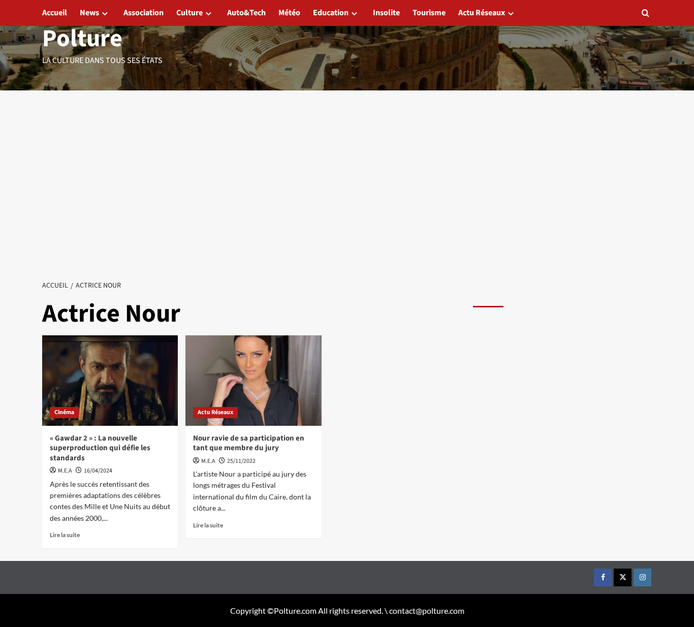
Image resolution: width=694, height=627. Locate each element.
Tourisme (429, 12)
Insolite (386, 12)
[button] (645, 13)
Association (143, 12)
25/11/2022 (241, 461)
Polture (82, 38)
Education (331, 12)
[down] (105, 13)
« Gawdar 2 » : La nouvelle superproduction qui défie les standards (100, 448)
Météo (289, 12)
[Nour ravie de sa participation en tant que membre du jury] (253, 380)
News (89, 12)
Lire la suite (65, 535)
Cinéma (64, 412)
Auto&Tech (246, 12)
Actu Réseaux (481, 12)
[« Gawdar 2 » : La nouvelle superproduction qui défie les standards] (110, 380)
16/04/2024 (98, 470)
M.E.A (65, 470)
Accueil (54, 12)
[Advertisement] (347, 167)
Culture (189, 12)
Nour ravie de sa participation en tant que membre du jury (248, 443)
